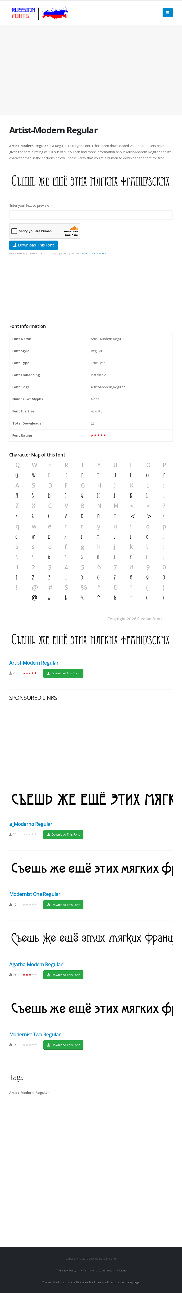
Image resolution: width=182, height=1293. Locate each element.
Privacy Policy (67, 1270)
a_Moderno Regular (30, 824)
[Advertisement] (91, 69)
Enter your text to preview (29, 205)
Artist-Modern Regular (33, 662)
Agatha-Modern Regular (35, 964)
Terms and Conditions (94, 253)
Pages (122, 1270)
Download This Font (35, 245)
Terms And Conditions (97, 1270)
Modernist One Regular (34, 894)
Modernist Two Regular (34, 1034)
